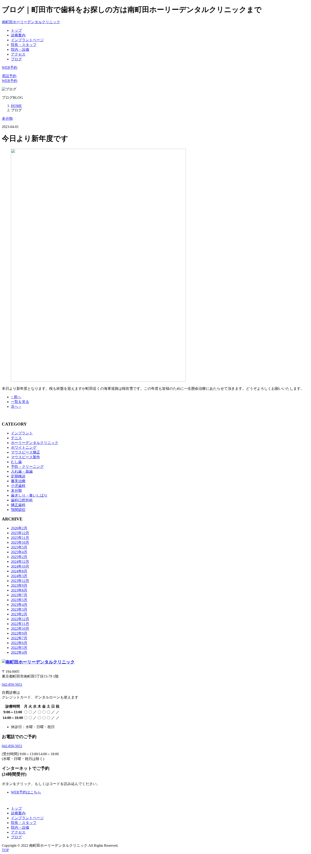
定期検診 (18, 476)
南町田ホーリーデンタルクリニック (31, 22)
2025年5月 (19, 547)
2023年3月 (19, 609)
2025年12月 (20, 533)
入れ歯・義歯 (22, 471)
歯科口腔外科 (22, 500)
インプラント (22, 433)
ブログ (16, 59)
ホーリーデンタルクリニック (34, 443)
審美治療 (18, 481)
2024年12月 (20, 561)
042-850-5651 (12, 684)
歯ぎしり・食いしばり (29, 495)
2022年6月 (19, 643)
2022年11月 (20, 624)
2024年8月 (19, 571)
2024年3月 (19, 576)
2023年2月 (19, 614)
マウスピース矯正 (25, 452)
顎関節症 (18, 510)
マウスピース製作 (25, 457)
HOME (16, 106)
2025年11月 (20, 538)
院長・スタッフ (23, 45)
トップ (16, 30)
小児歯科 (18, 486)
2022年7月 (19, 638)
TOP (5, 850)
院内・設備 (20, 49)
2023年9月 (19, 585)
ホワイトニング (23, 447)
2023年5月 (19, 600)
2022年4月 (19, 652)
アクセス (18, 54)
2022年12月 (20, 619)
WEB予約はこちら (26, 792)
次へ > (16, 406)
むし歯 (16, 462)
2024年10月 (20, 566)
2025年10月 (20, 542)
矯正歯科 (18, 505)
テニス (16, 438)
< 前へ (16, 397)
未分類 (7, 118)
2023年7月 (19, 595)
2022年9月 (19, 633)
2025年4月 (19, 552)
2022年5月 (19, 648)
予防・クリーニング (27, 467)
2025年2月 (19, 557)
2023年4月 (19, 605)
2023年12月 (20, 581)
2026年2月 (19, 528)
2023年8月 (19, 590)
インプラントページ (27, 40)
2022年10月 (20, 628)
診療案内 (18, 35)
